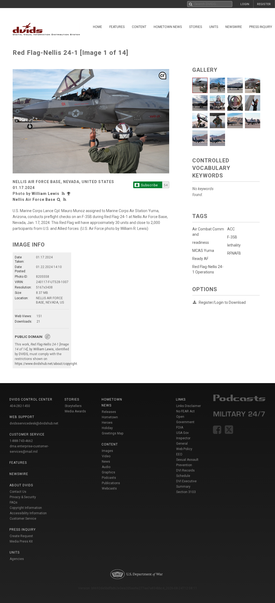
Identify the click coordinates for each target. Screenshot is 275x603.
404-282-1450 (20, 406)
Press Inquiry (22, 529)
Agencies (17, 559)
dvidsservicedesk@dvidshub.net (34, 423)
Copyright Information (26, 508)
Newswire (233, 27)
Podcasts (109, 478)
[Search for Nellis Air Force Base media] (58, 199)
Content (139, 27)
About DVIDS (21, 485)
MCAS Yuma (203, 250)
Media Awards (75, 411)
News (106, 461)
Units (213, 27)
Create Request (21, 536)
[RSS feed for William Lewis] (64, 193)
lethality (234, 245)
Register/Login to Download (222, 302)
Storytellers (73, 406)
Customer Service (23, 518)
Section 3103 (186, 492)
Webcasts (109, 488)
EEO (179, 454)
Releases (109, 412)
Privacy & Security (23, 497)
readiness (200, 242)
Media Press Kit (21, 541)
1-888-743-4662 (21, 441)
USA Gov (182, 433)
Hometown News (168, 27)
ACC (231, 229)
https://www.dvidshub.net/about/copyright (46, 364)
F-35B (232, 237)
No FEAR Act (185, 411)
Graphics (108, 472)
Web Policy (184, 449)
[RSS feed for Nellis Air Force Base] (64, 199)
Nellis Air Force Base (34, 199)
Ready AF (200, 258)
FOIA (179, 427)
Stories (195, 27)
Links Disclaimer (188, 406)
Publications (111, 483)
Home (97, 27)
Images (107, 451)
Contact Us (18, 492)
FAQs (13, 502)
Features (117, 27)
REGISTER (264, 4)
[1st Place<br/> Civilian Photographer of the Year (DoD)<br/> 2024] (69, 193)
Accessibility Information (28, 513)
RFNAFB (234, 253)
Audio (106, 467)
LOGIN (244, 4)
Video (106, 456)
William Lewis (45, 193)
